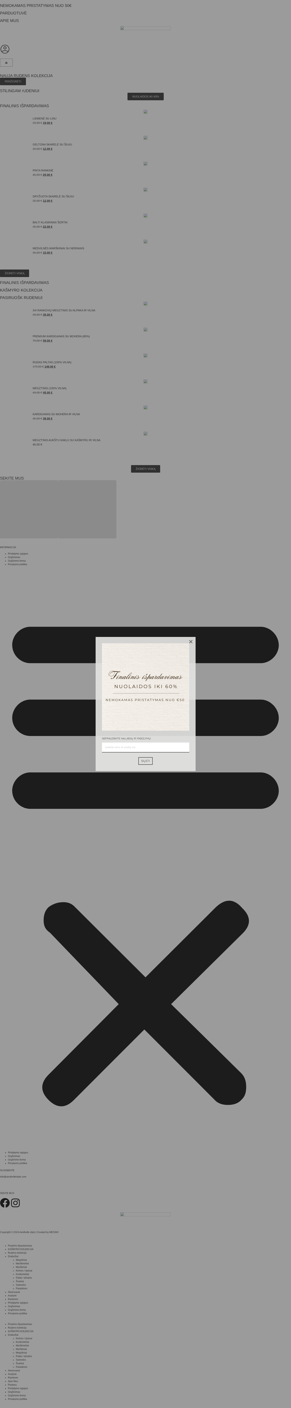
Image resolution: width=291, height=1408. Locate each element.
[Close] (191, 641)
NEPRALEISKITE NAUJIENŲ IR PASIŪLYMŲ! (126, 738)
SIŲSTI (145, 761)
